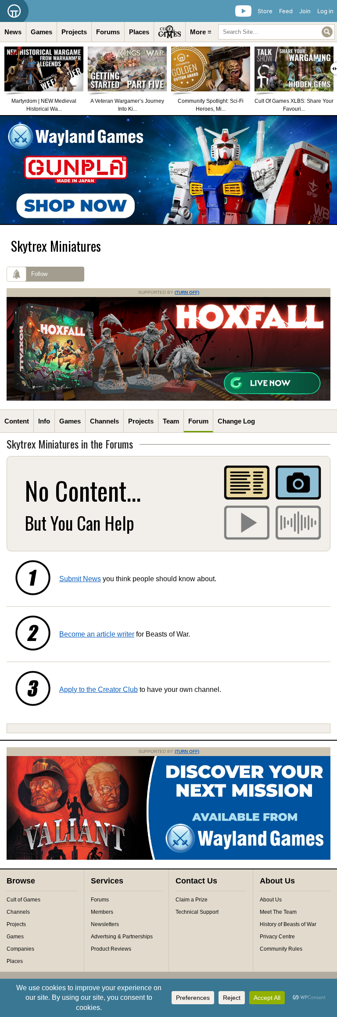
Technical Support (197, 912)
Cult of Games (23, 900)
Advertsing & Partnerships (122, 937)
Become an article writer (96, 634)
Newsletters (105, 924)
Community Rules (281, 949)
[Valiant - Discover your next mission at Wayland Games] (168, 858)
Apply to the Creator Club (98, 689)
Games (41, 32)
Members (102, 912)
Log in (325, 10)
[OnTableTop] (14, 11)
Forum (198, 421)
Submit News (80, 579)
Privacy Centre (277, 937)
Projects (74, 32)
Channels (104, 421)
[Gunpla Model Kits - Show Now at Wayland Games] (168, 170)
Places (139, 32)
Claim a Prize (192, 900)
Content (16, 421)
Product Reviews (111, 949)
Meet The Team (278, 912)
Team (171, 421)
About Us (271, 900)
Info (44, 421)
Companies (20, 949)
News (13, 32)
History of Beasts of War (288, 924)
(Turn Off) (187, 292)
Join (305, 10)
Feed (286, 10)
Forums (108, 32)
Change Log (236, 421)
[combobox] (276, 32)
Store (265, 10)
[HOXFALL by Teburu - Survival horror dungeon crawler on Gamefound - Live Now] (168, 399)
